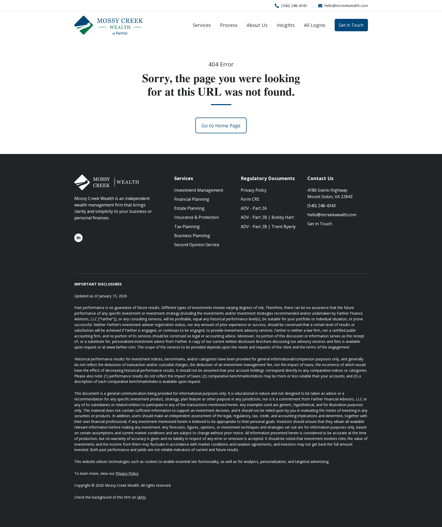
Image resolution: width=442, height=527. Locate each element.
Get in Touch (351, 25)
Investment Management (198, 190)
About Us (257, 25)
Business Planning (192, 235)
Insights (286, 25)
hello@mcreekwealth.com (331, 215)
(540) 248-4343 (321, 205)
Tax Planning (187, 226)
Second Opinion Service (196, 244)
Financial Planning (191, 199)
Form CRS (250, 199)
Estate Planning (189, 208)
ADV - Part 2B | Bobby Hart (267, 217)
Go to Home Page (221, 125)
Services (202, 25)
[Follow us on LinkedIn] (78, 238)
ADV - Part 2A (254, 208)
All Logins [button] (314, 25)
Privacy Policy (254, 190)
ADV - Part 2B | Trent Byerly (268, 226)
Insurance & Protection (196, 217)
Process (228, 25)
